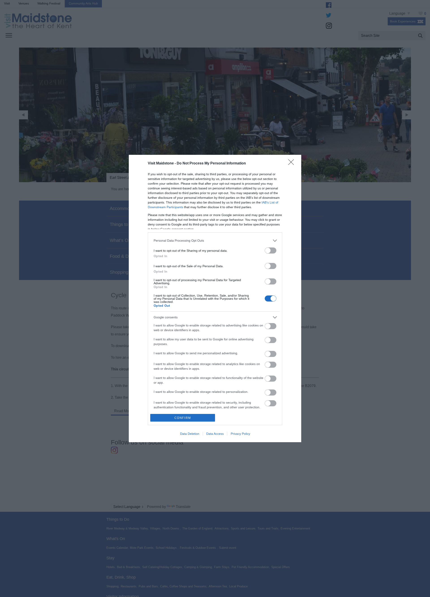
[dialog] (215, 298)
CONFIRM (182, 418)
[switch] (270, 250)
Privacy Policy (240, 433)
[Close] (292, 163)
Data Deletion (189, 433)
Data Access (215, 433)
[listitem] (215, 240)
